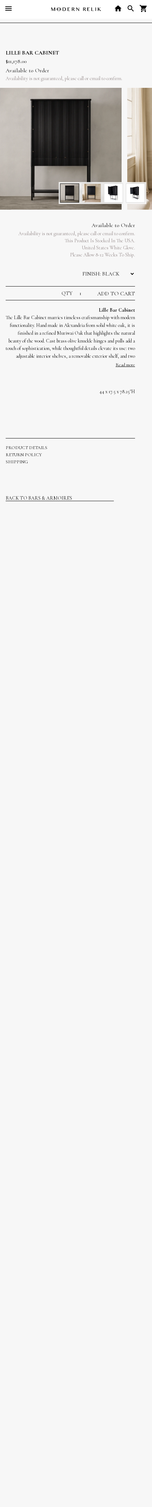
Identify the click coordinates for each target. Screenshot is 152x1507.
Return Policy (24, 455)
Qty (68, 293)
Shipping (17, 462)
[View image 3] (113, 193)
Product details (26, 448)
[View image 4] (135, 193)
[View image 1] (69, 193)
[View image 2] (91, 193)
